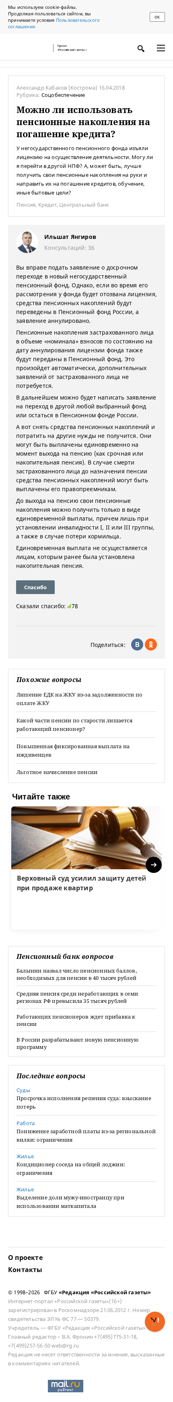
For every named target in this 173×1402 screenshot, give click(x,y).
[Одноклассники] (151, 644)
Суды (23, 1090)
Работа (25, 1123)
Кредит (47, 204)
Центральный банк (84, 204)
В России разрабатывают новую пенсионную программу (77, 1043)
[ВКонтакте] (137, 644)
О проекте (25, 1257)
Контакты (25, 1269)
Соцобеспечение (63, 94)
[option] (86, 868)
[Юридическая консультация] (28, 48)
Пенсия (25, 204)
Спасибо (35, 587)
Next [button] (154, 865)
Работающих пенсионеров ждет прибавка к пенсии (76, 1020)
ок (157, 17)
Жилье (25, 1156)
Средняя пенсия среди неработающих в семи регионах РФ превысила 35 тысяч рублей (77, 997)
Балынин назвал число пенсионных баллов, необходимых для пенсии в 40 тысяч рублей (76, 974)
